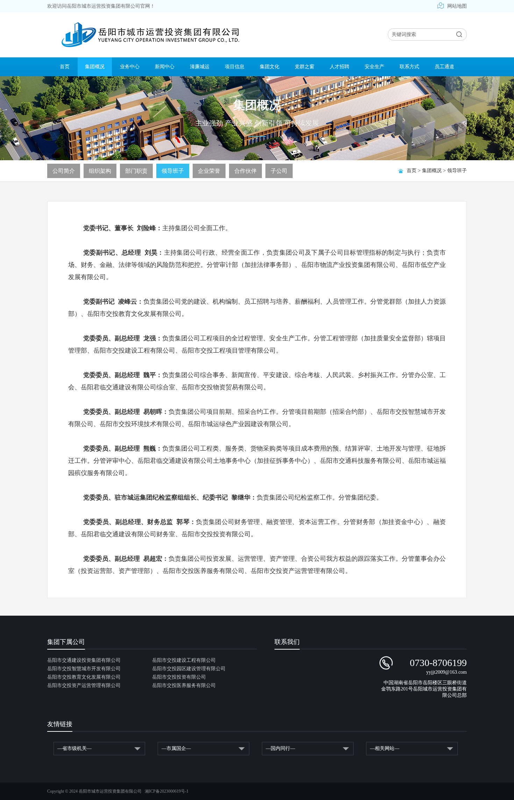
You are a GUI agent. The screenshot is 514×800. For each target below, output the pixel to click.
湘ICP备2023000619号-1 (166, 791)
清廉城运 (199, 66)
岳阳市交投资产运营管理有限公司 (84, 685)
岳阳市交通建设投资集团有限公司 (84, 660)
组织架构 (100, 171)
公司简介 (63, 171)
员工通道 (444, 66)
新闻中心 (164, 66)
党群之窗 (304, 66)
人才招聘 (339, 66)
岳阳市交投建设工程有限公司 (184, 660)
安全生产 (374, 66)
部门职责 (136, 171)
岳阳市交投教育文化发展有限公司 (84, 677)
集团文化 (269, 66)
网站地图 (457, 6)
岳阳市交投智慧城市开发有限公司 (84, 668)
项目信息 (234, 66)
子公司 (279, 171)
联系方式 (409, 66)
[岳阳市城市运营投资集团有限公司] (150, 35)
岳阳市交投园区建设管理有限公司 (189, 668)
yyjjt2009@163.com (446, 672)
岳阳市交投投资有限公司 (179, 677)
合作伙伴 (245, 171)
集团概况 (95, 66)
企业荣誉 (209, 171)
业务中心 (130, 66)
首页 (65, 66)
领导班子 (457, 170)
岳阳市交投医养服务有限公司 (184, 685)
